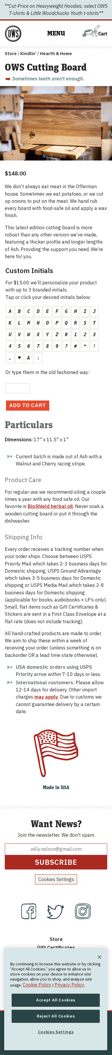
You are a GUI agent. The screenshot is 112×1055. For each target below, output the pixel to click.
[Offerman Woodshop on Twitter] (56, 917)
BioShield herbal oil (50, 506)
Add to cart (27, 405)
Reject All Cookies (56, 1016)
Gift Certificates (56, 947)
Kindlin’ (28, 53)
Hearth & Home (56, 53)
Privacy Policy (69, 985)
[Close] (99, 957)
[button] (44, 156)
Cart (102, 34)
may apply (46, 697)
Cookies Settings (56, 879)
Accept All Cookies (55, 1000)
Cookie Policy (37, 985)
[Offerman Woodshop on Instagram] (83, 917)
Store (11, 53)
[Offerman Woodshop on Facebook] (29, 917)
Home (11, 29)
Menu (56, 33)
